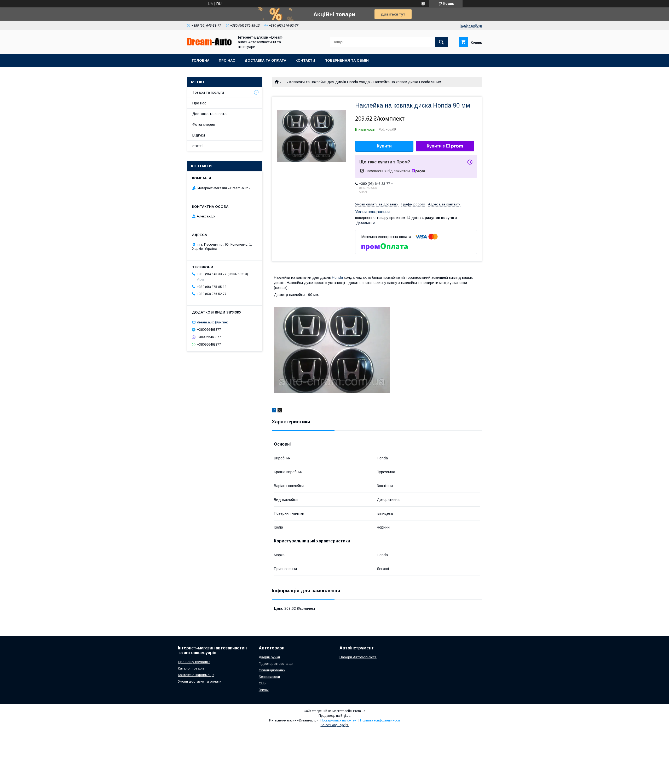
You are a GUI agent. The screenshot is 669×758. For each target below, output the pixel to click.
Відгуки (198, 135)
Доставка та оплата (265, 60)
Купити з (436, 146)
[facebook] (274, 411)
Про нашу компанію (194, 662)
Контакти (305, 60)
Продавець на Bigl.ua (334, 716)
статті (197, 146)
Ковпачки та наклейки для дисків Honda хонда (329, 82)
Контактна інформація (196, 675)
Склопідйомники (272, 670)
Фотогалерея (203, 124)
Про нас (227, 60)
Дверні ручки (269, 657)
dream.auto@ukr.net (212, 322)
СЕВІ (263, 683)
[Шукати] (441, 42)
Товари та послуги (208, 92)
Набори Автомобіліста (358, 657)
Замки (264, 690)
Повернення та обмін (347, 60)
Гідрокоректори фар (276, 664)
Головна (200, 60)
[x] (280, 411)
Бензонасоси (269, 677)
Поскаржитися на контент (339, 720)
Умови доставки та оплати (199, 681)
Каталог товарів (191, 668)
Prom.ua (359, 711)
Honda (337, 277)
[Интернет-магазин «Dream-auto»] (209, 44)
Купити (384, 146)
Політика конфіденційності (380, 720)
